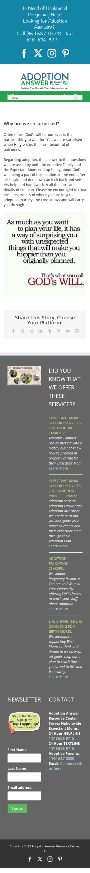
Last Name (17, 768)
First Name (17, 749)
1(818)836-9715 (61, 738)
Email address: (20, 787)
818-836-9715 (42, 40)
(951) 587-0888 (43, 33)
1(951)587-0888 (61, 758)
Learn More (58, 468)
